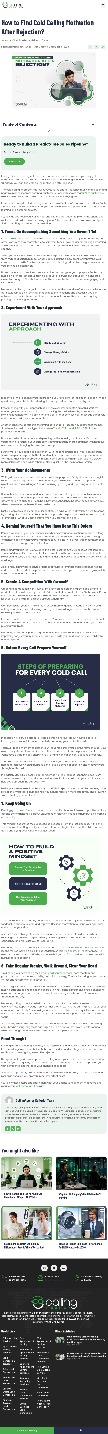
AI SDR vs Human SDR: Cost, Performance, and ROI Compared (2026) (80, 1245)
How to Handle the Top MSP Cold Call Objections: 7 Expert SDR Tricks (23, 1195)
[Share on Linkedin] (103, 47)
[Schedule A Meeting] (76, 1278)
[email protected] (55, 1280)
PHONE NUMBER (17, 1276)
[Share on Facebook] (90, 47)
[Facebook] (44, 1268)
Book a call (14, 161)
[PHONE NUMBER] (4, 1278)
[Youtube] (54, 1268)
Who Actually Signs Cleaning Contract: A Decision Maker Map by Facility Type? (86, 1339)
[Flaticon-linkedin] (63, 1268)
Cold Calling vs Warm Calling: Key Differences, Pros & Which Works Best (24, 1245)
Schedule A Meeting (91, 1276)
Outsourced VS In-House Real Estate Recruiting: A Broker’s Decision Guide (87, 1355)
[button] (103, 5)
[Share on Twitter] (96, 47)
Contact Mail (52, 1276)
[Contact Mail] (40, 1278)
